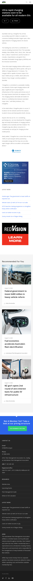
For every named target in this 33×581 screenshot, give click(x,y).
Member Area (6, 484)
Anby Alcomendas (10, 303)
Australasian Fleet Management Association (16, 353)
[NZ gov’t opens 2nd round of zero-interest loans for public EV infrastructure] (16, 381)
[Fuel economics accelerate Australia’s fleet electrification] (16, 332)
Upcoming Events (7, 488)
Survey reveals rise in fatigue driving (12, 216)
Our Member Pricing (17, 428)
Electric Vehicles (10, 267)
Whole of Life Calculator (9, 496)
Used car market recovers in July (11, 212)
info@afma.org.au (7, 448)
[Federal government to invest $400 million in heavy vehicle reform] (16, 285)
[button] (30, 2)
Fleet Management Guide (9, 492)
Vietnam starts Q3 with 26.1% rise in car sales (15, 202)
